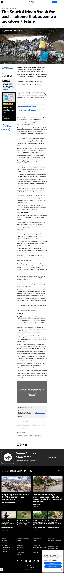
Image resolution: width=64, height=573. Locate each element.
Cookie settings (53, 569)
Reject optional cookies (52, 566)
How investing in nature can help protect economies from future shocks (54, 522)
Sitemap (32, 567)
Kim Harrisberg (5, 67)
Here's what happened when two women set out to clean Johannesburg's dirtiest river (32, 105)
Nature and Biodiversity (9, 8)
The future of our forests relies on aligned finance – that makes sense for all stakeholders (40, 522)
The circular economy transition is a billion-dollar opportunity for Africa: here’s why (31, 109)
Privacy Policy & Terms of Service (32, 565)
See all (60, 470)
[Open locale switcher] (1, 569)
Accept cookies (32, 394)
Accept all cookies (52, 563)
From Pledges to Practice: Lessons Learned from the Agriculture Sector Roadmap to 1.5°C (24, 522)
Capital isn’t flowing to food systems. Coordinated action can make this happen (8, 522)
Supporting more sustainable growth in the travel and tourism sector (15, 496)
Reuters (4, 32)
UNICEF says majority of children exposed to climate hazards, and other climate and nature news (47, 498)
